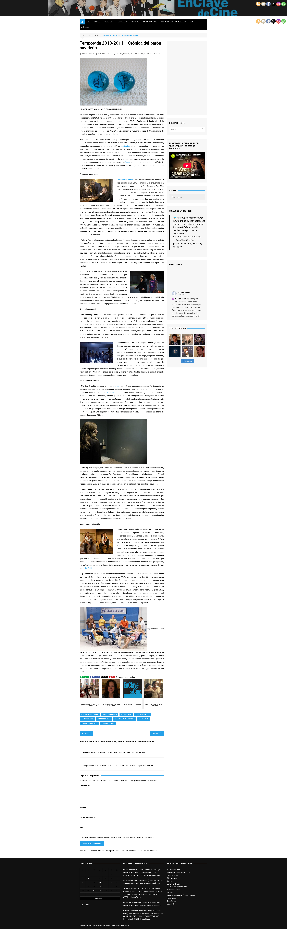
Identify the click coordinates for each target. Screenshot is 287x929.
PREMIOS (135, 22)
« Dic (82, 905)
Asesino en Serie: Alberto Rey (178, 872)
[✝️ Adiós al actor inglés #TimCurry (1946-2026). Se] (174, 339)
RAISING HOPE (88, 719)
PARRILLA (133, 54)
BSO (192, 22)
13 (100, 882)
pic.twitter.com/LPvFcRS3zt (187, 236)
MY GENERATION (143, 714)
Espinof (170, 892)
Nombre (83, 807)
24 (83, 890)
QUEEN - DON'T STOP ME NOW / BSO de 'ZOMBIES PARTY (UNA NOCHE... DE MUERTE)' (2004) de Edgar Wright (142, 894)
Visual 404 (171, 904)
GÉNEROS (108, 22)
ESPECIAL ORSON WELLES (150, 905)
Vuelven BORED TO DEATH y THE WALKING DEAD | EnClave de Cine (118, 752)
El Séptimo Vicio (173, 890)
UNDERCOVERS (108, 723)
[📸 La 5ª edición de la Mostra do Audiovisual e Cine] (187, 339)
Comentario (85, 786)
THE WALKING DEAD (90, 723)
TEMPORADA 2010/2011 (125, 719)
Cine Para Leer (173, 875)
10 (83, 882)
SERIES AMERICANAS (152, 54)
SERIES (97, 22)
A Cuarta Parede (173, 870)
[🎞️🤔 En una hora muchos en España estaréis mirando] (174, 351)
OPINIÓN (126, 54)
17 (83, 886)
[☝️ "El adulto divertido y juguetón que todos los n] (199, 351)
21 (105, 886)
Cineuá (169, 881)
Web (81, 827)
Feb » (87, 905)
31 (83, 894)
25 (88, 890)
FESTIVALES (122, 22)
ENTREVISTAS (167, 22)
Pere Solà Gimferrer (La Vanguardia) (181, 895)
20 (100, 886)
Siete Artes (171, 898)
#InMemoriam (180, 299)
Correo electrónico (88, 817)
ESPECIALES (180, 22)
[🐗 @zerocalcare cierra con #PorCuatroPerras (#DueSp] (199, 339)
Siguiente (155, 733)
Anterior (87, 733)
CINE (88, 22)
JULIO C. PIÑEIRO (88, 54)
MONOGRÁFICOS (150, 22)
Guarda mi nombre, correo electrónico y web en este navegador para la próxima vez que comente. (118, 838)
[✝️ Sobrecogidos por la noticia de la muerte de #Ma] (187, 351)
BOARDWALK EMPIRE (90, 714)
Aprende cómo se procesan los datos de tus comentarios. (137, 851)
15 (111, 882)
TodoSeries (171, 901)
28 (105, 890)
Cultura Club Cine (173, 884)
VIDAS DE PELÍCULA (152, 883)
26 (94, 890)
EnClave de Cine (184, 292)
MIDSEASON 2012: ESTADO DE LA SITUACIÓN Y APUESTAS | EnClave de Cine (122, 766)
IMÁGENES (85, 27)
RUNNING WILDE (104, 719)
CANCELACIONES (110, 714)
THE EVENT (145, 719)
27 (100, 890)
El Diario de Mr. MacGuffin (177, 887)
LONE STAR (127, 714)
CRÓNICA (119, 54)
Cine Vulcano (172, 878)
